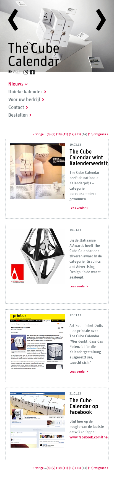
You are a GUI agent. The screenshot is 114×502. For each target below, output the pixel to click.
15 (90, 134)
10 (59, 134)
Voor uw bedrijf (24, 99)
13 (78, 134)
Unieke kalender (25, 91)
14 (84, 134)
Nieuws (16, 84)
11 (65, 134)
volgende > (101, 134)
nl (17, 72)
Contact (16, 107)
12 (71, 134)
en (10, 72)
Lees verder (77, 208)
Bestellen (18, 115)
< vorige (38, 134)
